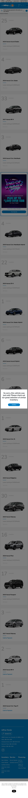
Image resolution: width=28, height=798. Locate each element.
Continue (14, 404)
